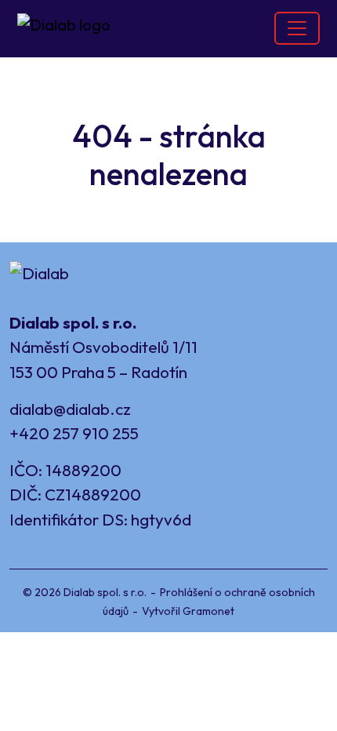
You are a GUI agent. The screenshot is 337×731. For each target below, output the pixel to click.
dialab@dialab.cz (70, 408)
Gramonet (208, 611)
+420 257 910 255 (74, 433)
